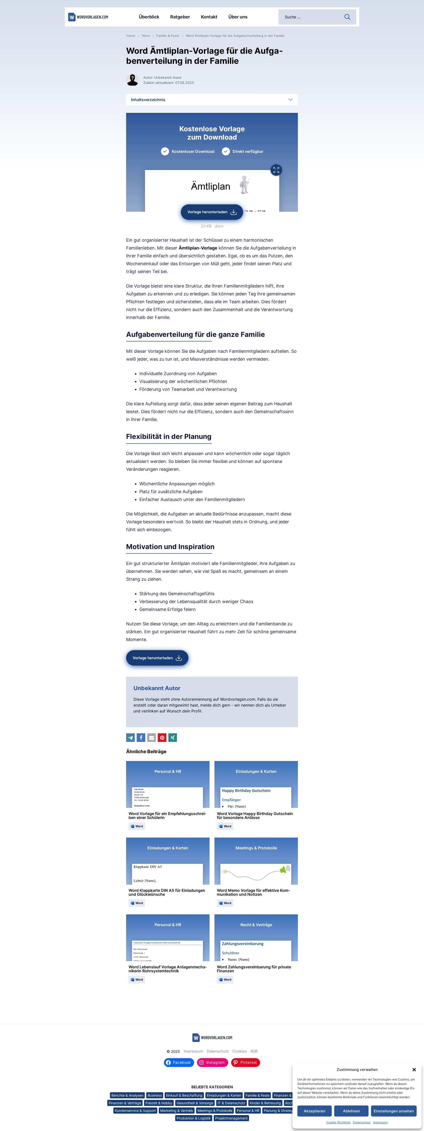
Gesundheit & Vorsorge (195, 1103)
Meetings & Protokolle (215, 1110)
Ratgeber (180, 16)
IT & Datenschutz (231, 1103)
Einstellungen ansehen (394, 1111)
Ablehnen (351, 1111)
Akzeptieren (314, 1111)
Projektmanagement (231, 1118)
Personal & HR (248, 1110)
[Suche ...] (347, 16)
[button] (414, 1069)
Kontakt (209, 16)
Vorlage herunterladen (207, 212)
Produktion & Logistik (194, 1118)
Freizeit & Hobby (159, 1103)
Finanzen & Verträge (125, 1103)
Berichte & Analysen (127, 1095)
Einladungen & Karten (224, 1095)
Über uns (238, 16)
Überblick (149, 16)
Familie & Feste (167, 36)
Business (155, 1095)
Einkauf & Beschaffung (184, 1095)
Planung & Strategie (280, 1110)
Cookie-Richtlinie (338, 1122)
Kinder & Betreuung (265, 1103)
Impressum (380, 1122)
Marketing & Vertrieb (176, 1110)
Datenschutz (362, 1122)
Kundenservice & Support (135, 1110)
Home (130, 36)
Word (146, 36)
